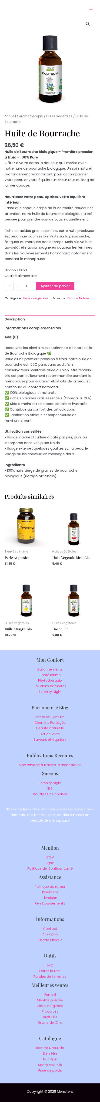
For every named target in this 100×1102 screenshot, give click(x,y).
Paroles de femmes (50, 976)
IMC (50, 965)
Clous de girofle (50, 1005)
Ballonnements (50, 669)
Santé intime (50, 675)
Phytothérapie (50, 680)
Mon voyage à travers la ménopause (50, 765)
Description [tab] (15, 319)
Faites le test (50, 971)
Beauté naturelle (50, 728)
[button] (87, 24)
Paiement (50, 892)
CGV (50, 857)
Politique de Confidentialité (50, 868)
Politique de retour (50, 886)
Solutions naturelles (50, 686)
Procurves (50, 1011)
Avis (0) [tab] (11, 337)
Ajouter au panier (55, 286)
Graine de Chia (50, 1022)
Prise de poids (50, 1070)
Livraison (50, 897)
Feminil (50, 994)
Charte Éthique (50, 940)
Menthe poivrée (50, 1000)
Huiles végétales (59, 116)
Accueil (10, 116)
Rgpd (50, 863)
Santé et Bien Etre (50, 717)
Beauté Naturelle (50, 1048)
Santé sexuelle (50, 1065)
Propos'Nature (78, 298)
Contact (50, 928)
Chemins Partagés (50, 722)
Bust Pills (50, 1017)
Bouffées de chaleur (50, 794)
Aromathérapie (31, 116)
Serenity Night (50, 691)
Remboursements (50, 903)
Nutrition (50, 1059)
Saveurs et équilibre (50, 739)
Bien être (50, 1053)
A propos (50, 934)
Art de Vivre (50, 734)
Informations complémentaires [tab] (33, 328)
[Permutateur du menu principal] (90, 8)
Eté (50, 788)
